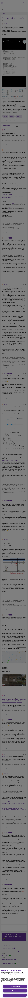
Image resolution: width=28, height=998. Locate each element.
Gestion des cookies (14, 981)
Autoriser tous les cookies (15, 995)
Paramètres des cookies (15, 986)
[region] (14, 983)
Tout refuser (15, 990)
